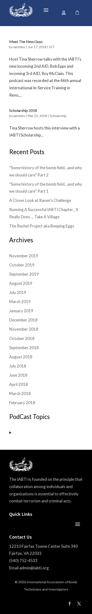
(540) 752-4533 (23, 560)
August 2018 (20, 356)
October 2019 (21, 264)
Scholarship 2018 (23, 110)
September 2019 (24, 274)
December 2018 (23, 319)
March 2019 (20, 301)
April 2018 (18, 384)
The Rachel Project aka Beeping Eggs (41, 225)
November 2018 (23, 329)
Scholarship (58, 116)
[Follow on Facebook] (69, 603)
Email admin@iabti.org (29, 567)
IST (51, 47)
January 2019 (21, 310)
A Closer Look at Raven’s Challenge (40, 200)
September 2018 (24, 347)
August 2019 (20, 283)
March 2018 (20, 393)
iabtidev (19, 47)
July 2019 (17, 292)
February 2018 (22, 402)
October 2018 (21, 338)
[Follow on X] (79, 603)
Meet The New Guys (26, 41)
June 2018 (18, 375)
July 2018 (17, 366)
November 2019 (23, 255)
